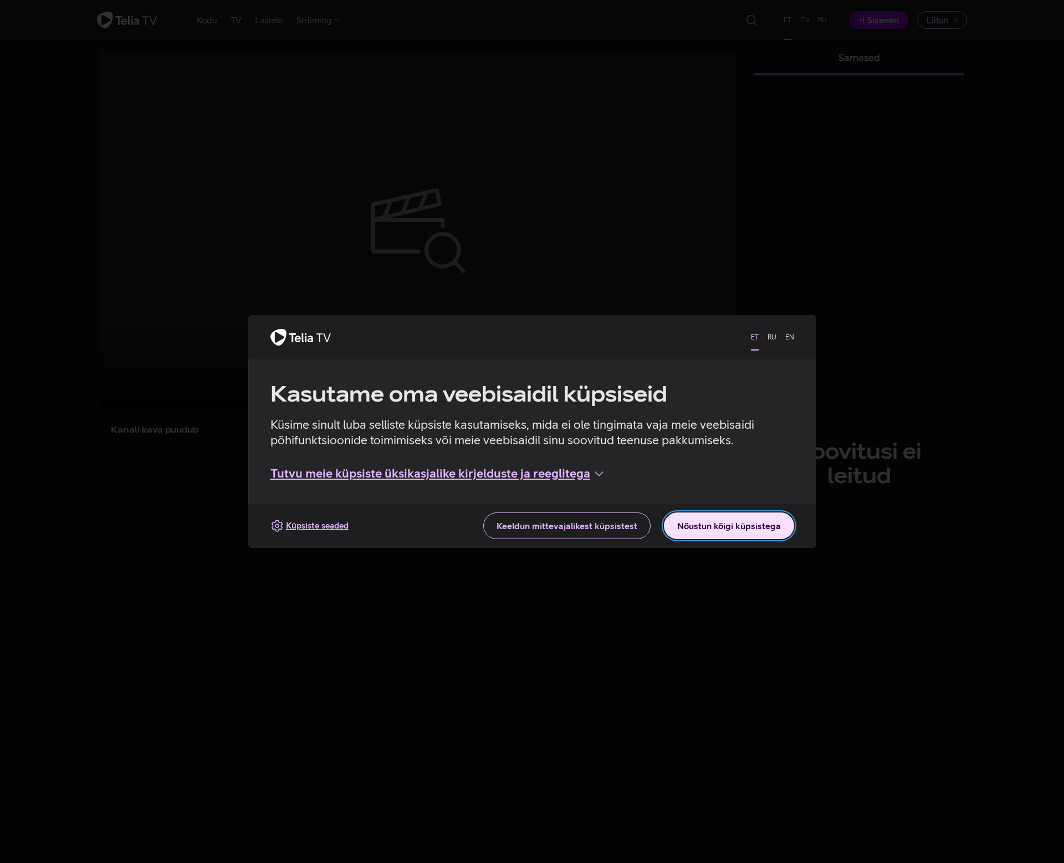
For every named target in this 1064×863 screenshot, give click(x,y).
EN (789, 337)
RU (772, 337)
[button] (438, 473)
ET (755, 337)
